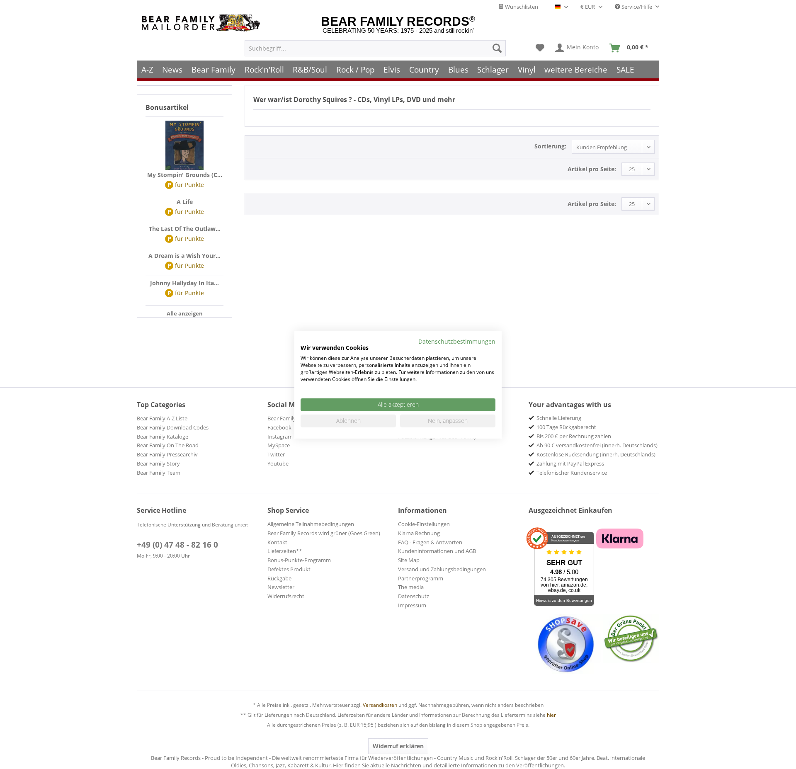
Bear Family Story (158, 463)
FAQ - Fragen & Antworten (430, 542)
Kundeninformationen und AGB (437, 551)
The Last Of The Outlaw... (185, 229)
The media (411, 587)
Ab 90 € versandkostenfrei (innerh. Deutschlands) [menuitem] (597, 445)
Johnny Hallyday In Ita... (184, 283)
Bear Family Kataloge (162, 436)
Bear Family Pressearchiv (167, 454)
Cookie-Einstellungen (424, 524)
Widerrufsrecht (285, 596)
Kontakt (277, 542)
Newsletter (280, 587)
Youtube (278, 463)
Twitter (276, 454)
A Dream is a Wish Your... (184, 256)
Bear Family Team (158, 472)
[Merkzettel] (539, 48)
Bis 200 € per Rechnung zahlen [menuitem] (573, 436)
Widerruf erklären (398, 746)
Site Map (409, 560)
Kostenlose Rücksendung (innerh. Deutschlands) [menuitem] (595, 454)
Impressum (412, 605)
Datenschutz (413, 596)
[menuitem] (375, 48)
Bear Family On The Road (168, 445)
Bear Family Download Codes (173, 427)
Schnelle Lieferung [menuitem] (558, 418)
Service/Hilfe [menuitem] (636, 6)
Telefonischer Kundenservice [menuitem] (571, 472)
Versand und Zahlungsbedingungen (442, 569)
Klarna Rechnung (419, 533)
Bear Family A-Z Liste (162, 418)
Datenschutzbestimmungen (456, 341)
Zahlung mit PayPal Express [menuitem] (570, 463)
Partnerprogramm (420, 578)
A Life (185, 202)
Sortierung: (550, 146)
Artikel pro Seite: (592, 169)
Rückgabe (279, 578)
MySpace (278, 445)
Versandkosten (380, 704)
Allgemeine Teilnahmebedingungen (310, 524)
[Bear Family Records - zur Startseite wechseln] (202, 23)
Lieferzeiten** (284, 551)
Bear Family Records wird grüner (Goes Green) (323, 533)
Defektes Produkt (289, 569)
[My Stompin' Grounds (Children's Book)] (184, 145)
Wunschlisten (521, 6)
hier (551, 714)
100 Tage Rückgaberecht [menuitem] (566, 427)
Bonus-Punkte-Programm (299, 560)
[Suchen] (497, 48)
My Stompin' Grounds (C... (184, 175)
